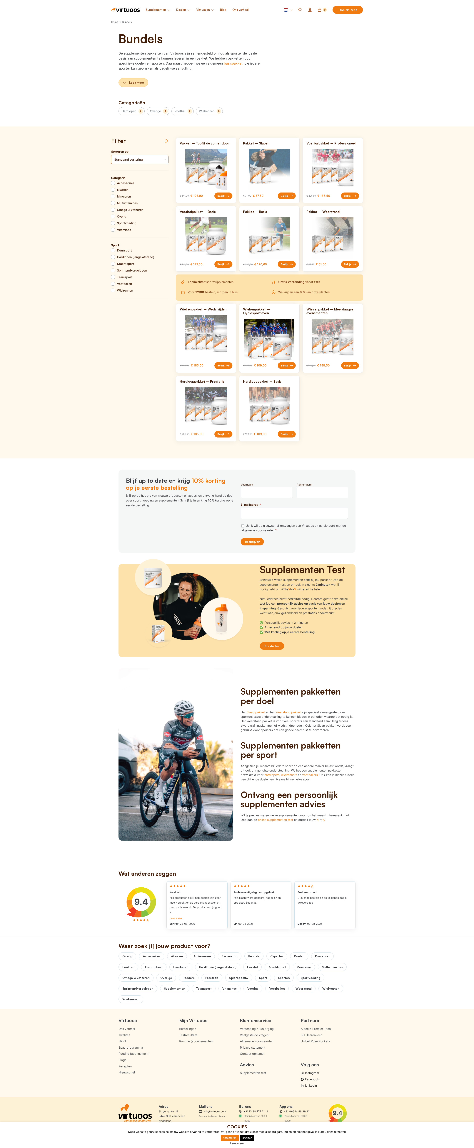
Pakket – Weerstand (323, 212)
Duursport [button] (124, 250)
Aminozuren (202, 956)
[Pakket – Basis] (269, 238)
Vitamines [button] (124, 230)
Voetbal (183, 111)
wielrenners (289, 775)
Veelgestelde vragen (254, 1035)
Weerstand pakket (288, 712)
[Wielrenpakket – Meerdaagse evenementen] (333, 339)
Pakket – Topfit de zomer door (204, 143)
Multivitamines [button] (127, 203)
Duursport (322, 956)
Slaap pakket (256, 712)
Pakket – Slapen (256, 143)
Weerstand (304, 988)
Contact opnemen (252, 1053)
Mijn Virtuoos (193, 1020)
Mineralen (304, 967)
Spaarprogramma (130, 1047)
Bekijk (221, 195)
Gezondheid (154, 967)
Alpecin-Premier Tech (316, 1029)
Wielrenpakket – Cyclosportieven (256, 311)
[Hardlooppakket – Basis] (269, 407)
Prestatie (211, 978)
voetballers (310, 775)
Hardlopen (131, 111)
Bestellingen (187, 1029)
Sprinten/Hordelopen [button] (132, 270)
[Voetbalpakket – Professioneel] (333, 169)
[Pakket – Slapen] (269, 169)
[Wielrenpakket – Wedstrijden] (206, 335)
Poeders (189, 978)
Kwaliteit (124, 1035)
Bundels (127, 22)
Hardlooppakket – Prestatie (202, 381)
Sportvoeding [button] (126, 223)
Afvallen (177, 956)
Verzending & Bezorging (257, 1029)
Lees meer (136, 82)
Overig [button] (121, 216)
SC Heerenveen (311, 1035)
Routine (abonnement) (134, 1053)
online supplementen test (275, 820)
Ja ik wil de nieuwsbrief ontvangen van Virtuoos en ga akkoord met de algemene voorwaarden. (293, 528)
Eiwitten (128, 967)
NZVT (122, 1041)
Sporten (284, 978)
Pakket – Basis (255, 212)
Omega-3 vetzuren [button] (130, 210)
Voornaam (247, 484)
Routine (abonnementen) (196, 1041)
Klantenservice (255, 1020)
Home (114, 22)
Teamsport (204, 988)
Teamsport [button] (124, 277)
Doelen (299, 956)
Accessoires (151, 956)
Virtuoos (127, 1020)
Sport (263, 978)
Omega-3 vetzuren (136, 978)
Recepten (125, 1066)
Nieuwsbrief (126, 1072)
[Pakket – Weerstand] (333, 238)
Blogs (122, 1060)
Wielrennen (209, 111)
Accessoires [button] (125, 183)
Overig (127, 956)
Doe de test (347, 10)
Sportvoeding (310, 978)
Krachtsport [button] (125, 264)
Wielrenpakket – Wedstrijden (203, 309)
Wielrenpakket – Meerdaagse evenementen (329, 311)
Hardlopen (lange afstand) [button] (135, 257)
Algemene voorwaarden (256, 1041)
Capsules (276, 956)
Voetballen (277, 988)
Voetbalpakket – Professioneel (331, 143)
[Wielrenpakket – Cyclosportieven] (269, 339)
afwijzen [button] (247, 1137)
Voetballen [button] (124, 284)
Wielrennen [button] (125, 290)
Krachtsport (277, 967)
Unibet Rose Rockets (315, 1041)
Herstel (252, 967)
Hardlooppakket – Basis (262, 381)
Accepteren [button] (229, 1137)
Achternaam (304, 484)
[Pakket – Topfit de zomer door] (206, 169)
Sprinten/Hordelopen (137, 988)
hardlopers (271, 775)
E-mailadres (251, 504)
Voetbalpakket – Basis (198, 212)
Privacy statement (252, 1047)
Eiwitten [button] (122, 190)
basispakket (233, 63)
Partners (310, 1020)
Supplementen (174, 988)
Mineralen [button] (124, 196)
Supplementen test (253, 1073)
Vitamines (229, 988)
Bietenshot (230, 956)
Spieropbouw (238, 978)
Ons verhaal (126, 1029)
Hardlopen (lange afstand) (217, 967)
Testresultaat (188, 1035)
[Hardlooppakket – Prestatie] (206, 407)
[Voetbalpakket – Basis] (206, 238)
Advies (247, 1064)
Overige (158, 111)
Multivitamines (332, 967)
